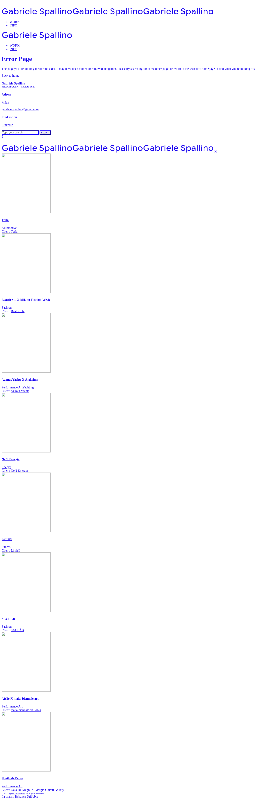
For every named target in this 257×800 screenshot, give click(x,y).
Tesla (5, 220)
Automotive (9, 228)
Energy (6, 467)
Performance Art (12, 387)
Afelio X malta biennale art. (20, 698)
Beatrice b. (17, 311)
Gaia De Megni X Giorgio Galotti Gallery (37, 790)
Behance (20, 796)
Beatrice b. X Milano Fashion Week (26, 299)
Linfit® (7, 539)
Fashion (7, 307)
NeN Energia (10, 459)
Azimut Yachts (20, 391)
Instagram (8, 796)
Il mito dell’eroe (12, 778)
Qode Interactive (17, 793)
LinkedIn (7, 125)
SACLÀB (8, 618)
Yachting (28, 387)
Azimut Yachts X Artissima (20, 379)
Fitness (6, 547)
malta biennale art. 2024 (26, 710)
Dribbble (32, 796)
